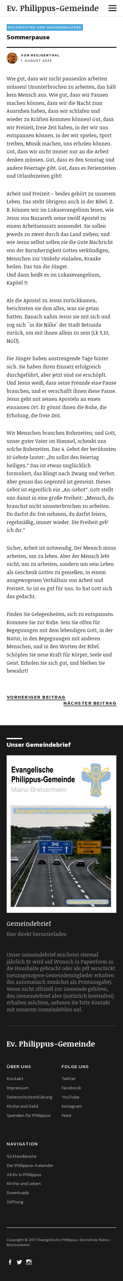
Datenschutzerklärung (29, 1097)
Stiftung (15, 1202)
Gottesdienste (21, 1156)
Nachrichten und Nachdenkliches (44, 27)
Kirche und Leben (24, 1183)
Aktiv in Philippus (24, 1174)
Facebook (71, 1088)
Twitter (69, 1078)
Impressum (18, 1088)
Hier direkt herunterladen (37, 934)
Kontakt (15, 1078)
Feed (66, 1115)
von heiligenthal (40, 55)
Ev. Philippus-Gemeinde (53, 8)
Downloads (18, 1192)
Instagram (72, 1106)
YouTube (70, 1097)
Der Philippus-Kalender (30, 1165)
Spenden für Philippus (28, 1115)
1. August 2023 (36, 60)
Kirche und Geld (22, 1106)
